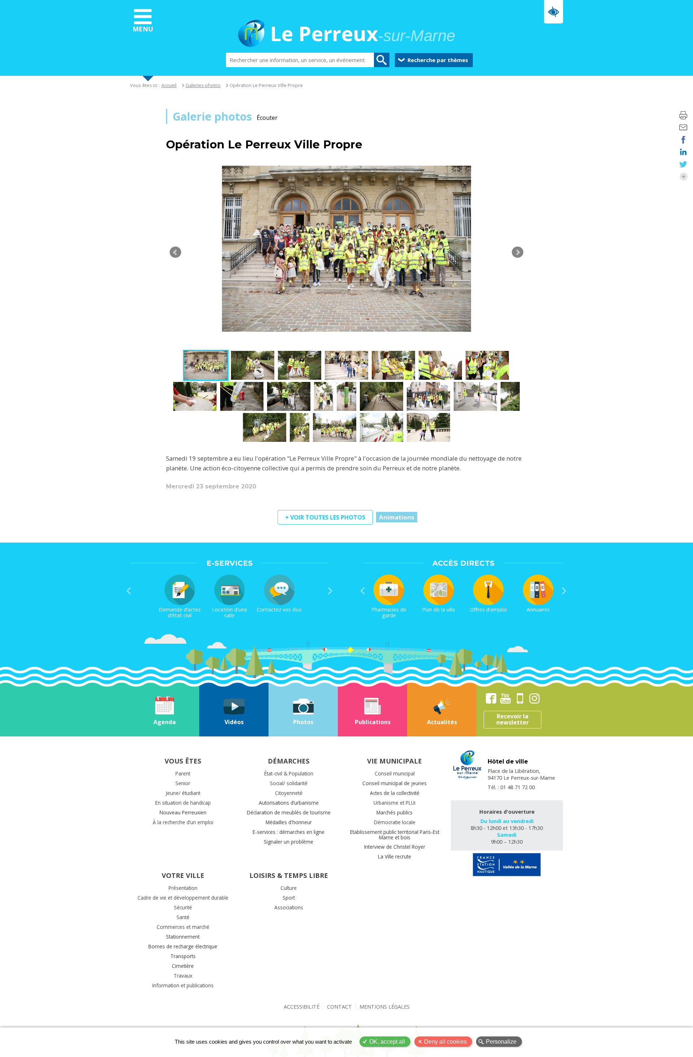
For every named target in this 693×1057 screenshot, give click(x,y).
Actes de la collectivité (394, 793)
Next (517, 252)
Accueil (168, 85)
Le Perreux (362, 34)
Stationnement (183, 936)
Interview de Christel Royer (394, 846)
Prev (175, 252)
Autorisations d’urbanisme (289, 802)
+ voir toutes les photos (325, 517)
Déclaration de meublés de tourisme (289, 812)
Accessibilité (301, 1006)
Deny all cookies (445, 1042)
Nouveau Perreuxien (183, 812)
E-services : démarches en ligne (288, 831)
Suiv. (330, 591)
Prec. (129, 591)
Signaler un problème (288, 841)
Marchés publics (394, 812)
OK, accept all (387, 1042)
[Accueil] (251, 34)
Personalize (501, 1042)
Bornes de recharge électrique (182, 946)
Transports (183, 956)
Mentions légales (384, 1006)
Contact (339, 1006)
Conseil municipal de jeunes (394, 783)
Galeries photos (203, 85)
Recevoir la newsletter (512, 719)
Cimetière (183, 965)
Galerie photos (212, 116)
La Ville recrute (394, 856)
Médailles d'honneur (289, 822)
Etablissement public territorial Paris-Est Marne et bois (394, 834)
